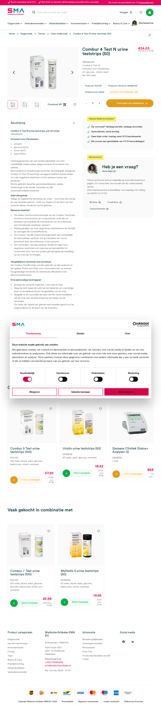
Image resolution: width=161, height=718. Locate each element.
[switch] (62, 379)
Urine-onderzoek (59, 34)
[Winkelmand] (149, 12)
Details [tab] (80, 333)
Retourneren (88, 648)
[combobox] (70, 12)
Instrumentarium (15, 648)
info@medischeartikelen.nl (58, 666)
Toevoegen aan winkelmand (130, 103)
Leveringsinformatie (92, 643)
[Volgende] (72, 72)
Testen (41, 34)
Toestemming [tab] (33, 333)
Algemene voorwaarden (88, 701)
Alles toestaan (126, 391)
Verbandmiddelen (16, 668)
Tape (10, 656)
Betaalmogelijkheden (92, 639)
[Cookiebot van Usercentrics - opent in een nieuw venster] (135, 324)
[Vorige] (13, 72)
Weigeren (34, 391)
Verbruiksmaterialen (17, 672)
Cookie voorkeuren (111, 701)
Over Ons (87, 652)
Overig (11, 652)
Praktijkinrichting (16, 664)
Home (12, 34)
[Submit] (33, 12)
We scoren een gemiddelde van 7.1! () (130, 2)
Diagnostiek (26, 34)
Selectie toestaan (80, 391)
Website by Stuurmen (133, 701)
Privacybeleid (67, 701)
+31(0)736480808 (54, 662)
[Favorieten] (141, 12)
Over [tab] (127, 333)
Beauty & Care (15, 660)
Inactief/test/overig (17, 643)
